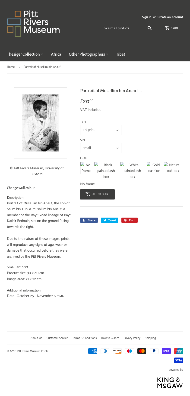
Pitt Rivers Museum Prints (32, 351)
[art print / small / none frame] (86, 171)
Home (11, 67)
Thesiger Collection (24, 54)
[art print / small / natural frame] (173, 171)
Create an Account (170, 17)
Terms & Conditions (84, 338)
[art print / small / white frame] (132, 171)
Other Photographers (87, 54)
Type (83, 122)
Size (83, 140)
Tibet (120, 54)
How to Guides (110, 338)
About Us (36, 338)
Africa (56, 54)
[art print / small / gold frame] (154, 171)
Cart (174, 28)
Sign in (146, 17)
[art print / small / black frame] (106, 171)
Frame (84, 158)
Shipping (150, 338)
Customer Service (57, 338)
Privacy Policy (132, 338)
